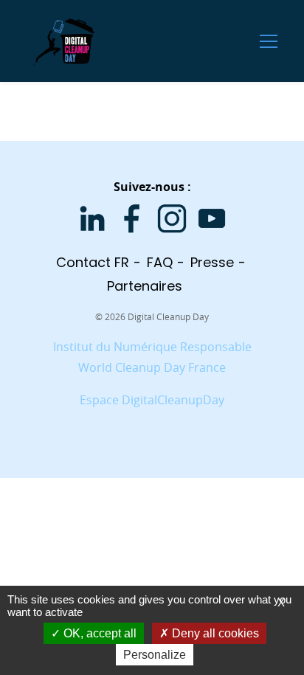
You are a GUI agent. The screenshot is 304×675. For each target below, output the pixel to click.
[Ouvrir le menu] (268, 41)
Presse (212, 262)
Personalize (154, 654)
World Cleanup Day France (152, 367)
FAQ (160, 262)
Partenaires (144, 286)
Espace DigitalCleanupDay (152, 400)
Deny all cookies (214, 633)
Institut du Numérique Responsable (152, 347)
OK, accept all (99, 633)
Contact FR (92, 262)
